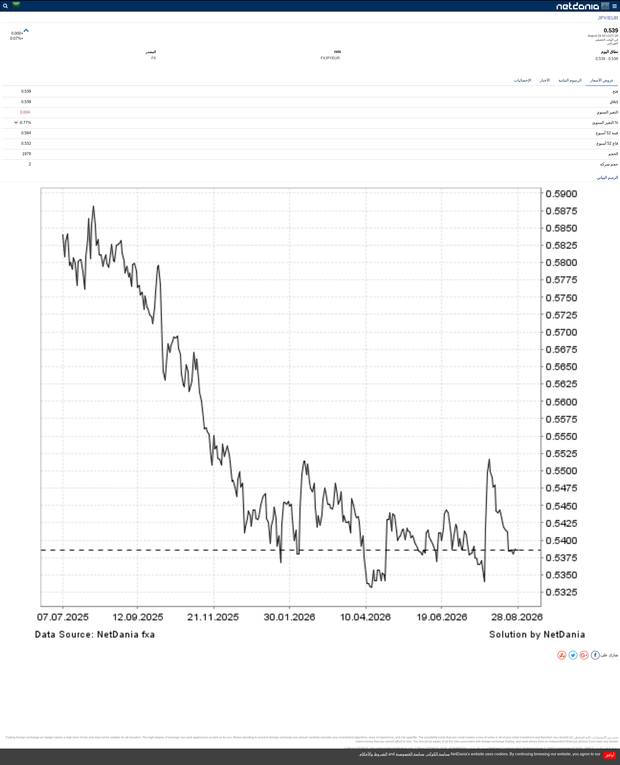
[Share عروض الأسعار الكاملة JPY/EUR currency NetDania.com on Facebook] (595, 655)
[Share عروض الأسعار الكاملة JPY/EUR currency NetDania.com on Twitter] (573, 655)
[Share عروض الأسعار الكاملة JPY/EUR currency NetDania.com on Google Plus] (584, 655)
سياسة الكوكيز (438, 754)
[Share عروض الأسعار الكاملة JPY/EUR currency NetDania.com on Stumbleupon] (562, 655)
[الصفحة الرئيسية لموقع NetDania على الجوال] (583, 6)
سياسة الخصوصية (410, 754)
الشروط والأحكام (373, 754)
